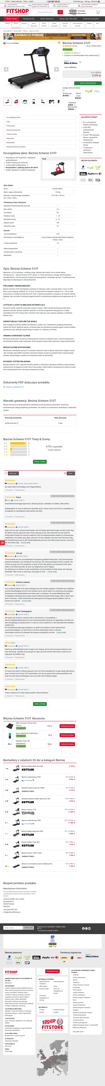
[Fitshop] (17, 12)
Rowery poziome (78, 1002)
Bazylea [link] (7, 1035)
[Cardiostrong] (28, 780)
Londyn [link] (20, 1013)
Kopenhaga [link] (8, 1051)
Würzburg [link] (22, 1006)
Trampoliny (76, 987)
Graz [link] (6, 1021)
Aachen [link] (7, 988)
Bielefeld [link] (24, 988)
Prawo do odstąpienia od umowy (58, 991)
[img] (80, 62)
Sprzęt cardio (11, 19)
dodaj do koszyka (88, 83)
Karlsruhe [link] (15, 997)
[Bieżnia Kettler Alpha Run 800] (16, 833)
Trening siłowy (28, 19)
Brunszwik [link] (17, 990)
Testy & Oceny (12, 134)
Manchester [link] (27, 1013)
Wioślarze (76, 982)
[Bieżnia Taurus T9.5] (16, 812)
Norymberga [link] (23, 1001)
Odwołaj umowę (52, 971)
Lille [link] (6, 1046)
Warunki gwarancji (13, 130)
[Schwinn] (11, 43)
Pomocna (9, 490)
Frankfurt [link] (8, 995)
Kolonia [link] (7, 999)
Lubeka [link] (16, 999)
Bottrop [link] (11, 990)
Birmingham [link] (20, 1011)
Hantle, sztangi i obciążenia (81, 997)
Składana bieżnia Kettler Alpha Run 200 (36, 799)
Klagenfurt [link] (19, 1021)
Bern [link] (12, 1035)
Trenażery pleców (78, 1020)
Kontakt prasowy (58, 1010)
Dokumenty (11, 126)
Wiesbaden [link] (14, 1006)
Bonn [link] (6, 990)
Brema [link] (24, 990)
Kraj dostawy (77, 1)
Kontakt (31, 1)
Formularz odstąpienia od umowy (44, 998)
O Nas (55, 986)
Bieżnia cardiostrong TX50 (31, 777)
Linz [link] (24, 1021)
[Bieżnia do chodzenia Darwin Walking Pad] (16, 866)
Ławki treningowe (78, 992)
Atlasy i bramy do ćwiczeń (81, 985)
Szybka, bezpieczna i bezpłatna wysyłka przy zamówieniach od (40, 6)
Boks (74, 1000)
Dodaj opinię (39, 462)
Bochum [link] (30, 988)
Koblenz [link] (26, 997)
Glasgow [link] (14, 1013)
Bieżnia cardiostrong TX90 (31, 820)
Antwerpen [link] (8, 1041)
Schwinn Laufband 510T (15, 387)
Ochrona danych (58, 981)
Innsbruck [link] (12, 1021)
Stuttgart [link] (8, 1006)
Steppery (76, 1010)
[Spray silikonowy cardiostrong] (10, 735)
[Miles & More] (92, 955)
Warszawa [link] (8, 983)
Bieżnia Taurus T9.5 (29, 810)
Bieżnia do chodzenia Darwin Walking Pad (37, 864)
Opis (8, 122)
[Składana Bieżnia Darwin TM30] (16, 790)
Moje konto (94, 1)
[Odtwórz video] (58, 169)
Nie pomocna (20, 490)
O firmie (7, 1)
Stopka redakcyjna (16, 1)
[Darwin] (28, 791)
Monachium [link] (9, 1001)
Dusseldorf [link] (13, 992)
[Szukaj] (60, 12)
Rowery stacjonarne (79, 977)
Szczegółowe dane (13, 117)
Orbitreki (75, 975)
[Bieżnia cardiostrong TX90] (16, 823)
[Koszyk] (98, 12)
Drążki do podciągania (80, 1022)
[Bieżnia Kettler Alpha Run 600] (16, 768)
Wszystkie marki (78, 1032)
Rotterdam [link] (16, 1030)
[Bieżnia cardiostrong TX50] (16, 779)
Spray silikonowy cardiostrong (27, 733)
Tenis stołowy (77, 990)
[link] (79, 53)
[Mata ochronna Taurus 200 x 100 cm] (10, 726)
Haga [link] (23, 1028)
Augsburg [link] (13, 988)
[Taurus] (28, 813)
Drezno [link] (7, 992)
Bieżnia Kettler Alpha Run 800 (32, 831)
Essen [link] (26, 992)
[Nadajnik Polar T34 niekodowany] (10, 744)
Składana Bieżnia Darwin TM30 (33, 788)
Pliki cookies (43, 986)
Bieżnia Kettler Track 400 (30, 842)
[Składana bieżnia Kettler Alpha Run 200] (16, 801)
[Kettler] (28, 769)
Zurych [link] (22, 1035)
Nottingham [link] (9, 1015)
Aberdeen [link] (8, 1011)
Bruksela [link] (15, 1041)
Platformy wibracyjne (79, 1027)
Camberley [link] (27, 1011)
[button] (7, 102)
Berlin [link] (19, 988)
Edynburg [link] (8, 1013)
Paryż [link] (10, 1046)
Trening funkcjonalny (79, 1015)
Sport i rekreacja (47, 19)
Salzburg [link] (29, 1021)
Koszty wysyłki (44, 989)
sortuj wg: (12, 473)
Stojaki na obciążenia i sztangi (82, 1012)
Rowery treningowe (79, 995)
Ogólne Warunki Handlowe (44, 983)
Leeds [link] (13, 1011)
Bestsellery (11, 143)
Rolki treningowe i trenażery (81, 1007)
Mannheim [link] (23, 999)
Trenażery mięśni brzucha (81, 1017)
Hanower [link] (27, 995)
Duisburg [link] (20, 992)
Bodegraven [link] (17, 1028)
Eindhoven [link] (28, 1028)
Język (86, 1)
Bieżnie (25, 31)
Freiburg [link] (14, 995)
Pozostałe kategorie (91, 19)
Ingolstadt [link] (8, 997)
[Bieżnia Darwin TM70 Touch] (16, 855)
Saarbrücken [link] (23, 1003)
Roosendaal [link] (9, 1030)
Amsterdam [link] (8, 1028)
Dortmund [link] (30, 990)
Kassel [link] (21, 997)
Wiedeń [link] (7, 1023)
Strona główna (7, 31)
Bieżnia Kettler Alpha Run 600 (32, 766)
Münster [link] (15, 1001)
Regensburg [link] (9, 1003)
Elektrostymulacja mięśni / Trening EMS (85, 1025)
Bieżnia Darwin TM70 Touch (32, 853)
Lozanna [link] (17, 1035)
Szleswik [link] (30, 1003)
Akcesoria (10, 138)
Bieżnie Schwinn (34, 31)
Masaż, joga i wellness (68, 19)
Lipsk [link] (12, 999)
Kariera (25, 1)
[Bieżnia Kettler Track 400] (16, 844)
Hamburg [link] (21, 995)
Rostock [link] (15, 1003)
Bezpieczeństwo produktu (16, 147)
